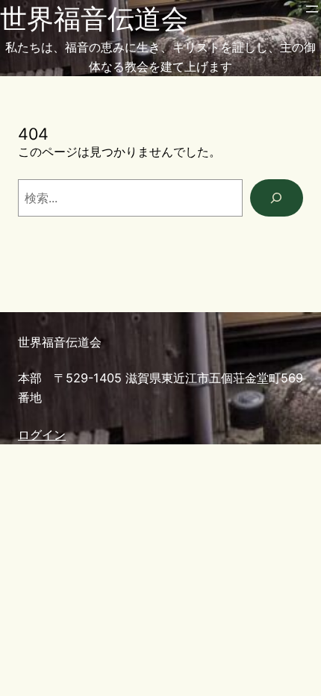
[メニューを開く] (312, 9)
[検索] (276, 198)
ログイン (42, 434)
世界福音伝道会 (94, 18)
